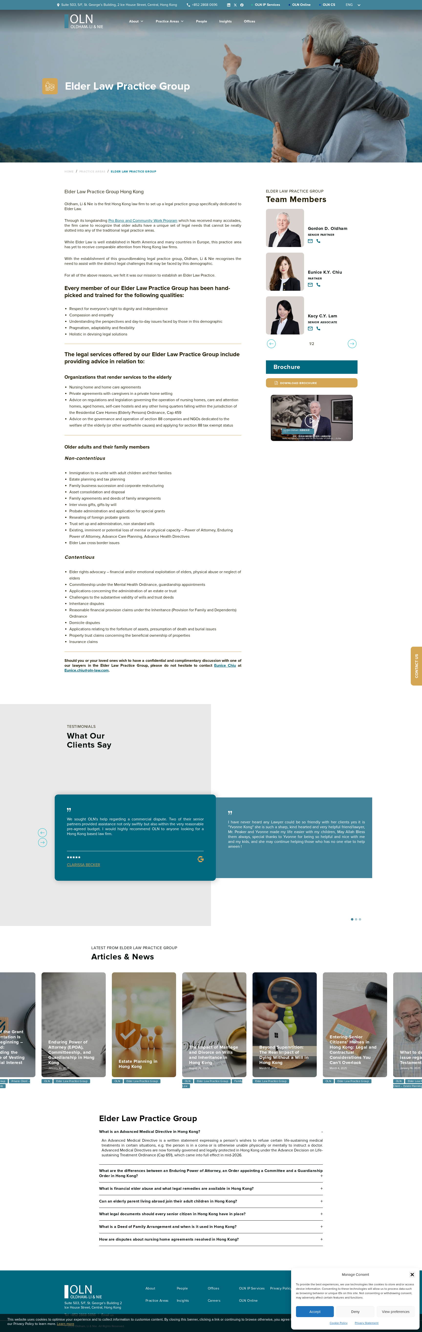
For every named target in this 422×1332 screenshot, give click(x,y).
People (201, 21)
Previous (42, 832)
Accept (314, 1312)
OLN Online (248, 1301)
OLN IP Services (252, 1288)
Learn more (65, 1324)
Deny (355, 1312)
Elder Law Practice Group (133, 171)
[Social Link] (227, 5)
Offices (249, 21)
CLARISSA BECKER (83, 864)
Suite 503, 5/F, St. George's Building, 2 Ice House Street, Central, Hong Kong (119, 5)
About (134, 21)
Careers (214, 1301)
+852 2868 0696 (204, 5)
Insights (225, 21)
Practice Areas (167, 21)
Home (69, 171)
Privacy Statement (367, 1323)
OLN (47, 1081)
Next (43, 842)
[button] (412, 1274)
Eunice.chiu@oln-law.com (86, 670)
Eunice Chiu (225, 665)
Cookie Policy (339, 1323)
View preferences (396, 1312)
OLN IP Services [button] (267, 5)
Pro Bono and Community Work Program (143, 220)
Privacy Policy (281, 1288)
